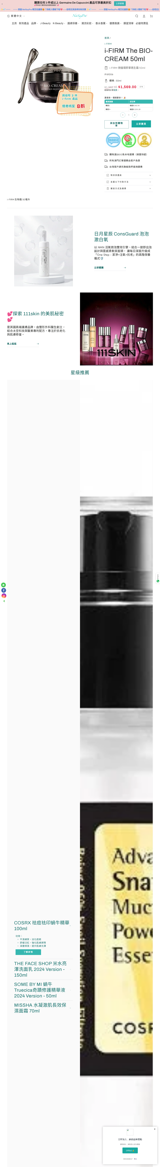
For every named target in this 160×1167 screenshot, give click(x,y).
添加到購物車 (116, 124)
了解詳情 (28, 952)
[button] (136, 16)
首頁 (106, 37)
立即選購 (113, 3)
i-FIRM (108, 43)
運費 (115, 90)
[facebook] (3, 590)
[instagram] (3, 595)
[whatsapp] (3, 585)
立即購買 (141, 124)
